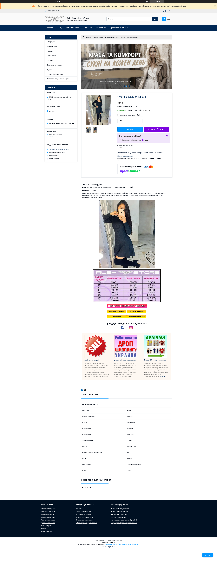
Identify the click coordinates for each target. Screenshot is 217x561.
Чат (209, 555)
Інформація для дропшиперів (86, 523)
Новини (50, 51)
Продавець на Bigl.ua (108, 542)
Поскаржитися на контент (113, 544)
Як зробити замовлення (84, 514)
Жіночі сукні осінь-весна (110, 37)
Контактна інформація (83, 511)
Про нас (88, 28)
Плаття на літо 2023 (48, 511)
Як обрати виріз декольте (120, 509)
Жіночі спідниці (46, 525)
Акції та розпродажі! (92, 360)
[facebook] (82, 390)
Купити (130, 129)
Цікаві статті (51, 56)
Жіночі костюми (46, 531)
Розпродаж (51, 42)
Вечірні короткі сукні (48, 517)
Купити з (152, 129)
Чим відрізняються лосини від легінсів (124, 520)
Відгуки (49, 69)
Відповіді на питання (55, 74)
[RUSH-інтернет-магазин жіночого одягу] (54, 22)
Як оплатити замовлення (84, 517)
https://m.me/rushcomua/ (57, 152)
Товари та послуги (93, 37)
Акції (60, 28)
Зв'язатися (101, 28)
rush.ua (162, 376)
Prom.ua (119, 540)
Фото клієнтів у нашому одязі (58, 79)
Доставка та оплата (120, 28)
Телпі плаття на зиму (48, 520)
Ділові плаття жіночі (48, 523)
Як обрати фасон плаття (119, 511)
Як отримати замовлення (84, 520)
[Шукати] (155, 19)
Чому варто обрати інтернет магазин (124, 523)
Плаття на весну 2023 (48, 509)
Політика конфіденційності (130, 544)
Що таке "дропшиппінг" (119, 517)
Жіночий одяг (72, 28)
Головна (50, 28)
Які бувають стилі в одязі (120, 514)
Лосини (43, 528)
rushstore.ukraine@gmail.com (59, 149)
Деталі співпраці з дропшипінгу (125, 360)
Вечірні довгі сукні (47, 514)
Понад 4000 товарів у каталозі (155, 360)
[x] (85, 390)
